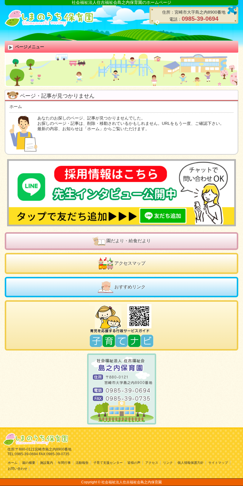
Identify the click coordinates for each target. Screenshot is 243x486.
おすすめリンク (130, 286)
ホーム (15, 106)
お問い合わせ (17, 468)
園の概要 (28, 462)
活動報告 (82, 462)
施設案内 (46, 462)
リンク (168, 462)
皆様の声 (133, 462)
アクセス (151, 462)
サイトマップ (218, 462)
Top (229, 472)
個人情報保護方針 (191, 462)
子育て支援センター (108, 462)
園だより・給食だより (128, 240)
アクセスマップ (130, 263)
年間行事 (64, 462)
